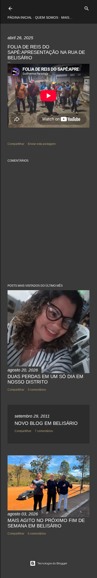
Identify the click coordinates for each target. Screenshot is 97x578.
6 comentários (37, 533)
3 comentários (37, 389)
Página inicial (20, 17)
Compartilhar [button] (16, 144)
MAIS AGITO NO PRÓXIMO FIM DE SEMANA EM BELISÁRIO (46, 523)
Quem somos (46, 17)
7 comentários (44, 431)
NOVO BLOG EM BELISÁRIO (46, 423)
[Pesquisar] (86, 7)
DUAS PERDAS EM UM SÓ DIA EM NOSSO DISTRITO (45, 379)
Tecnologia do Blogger (52, 563)
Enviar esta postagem (42, 144)
